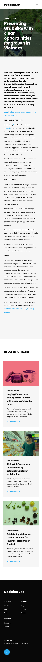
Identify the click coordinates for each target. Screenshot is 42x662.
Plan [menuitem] (5, 609)
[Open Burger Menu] (37, 4)
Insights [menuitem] (24, 601)
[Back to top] (7, 652)
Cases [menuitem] (23, 613)
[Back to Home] (12, 4)
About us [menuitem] (7, 619)
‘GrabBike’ (7, 128)
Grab (15, 125)
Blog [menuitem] (22, 606)
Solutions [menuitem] (7, 601)
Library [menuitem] (23, 609)
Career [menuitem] (6, 626)
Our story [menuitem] (7, 623)
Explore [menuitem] (6, 606)
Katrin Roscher (10, 18)
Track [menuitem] (6, 613)
